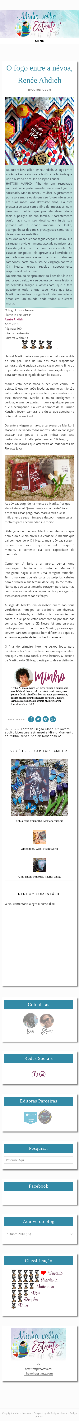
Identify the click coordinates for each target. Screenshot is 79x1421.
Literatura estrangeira (31, 732)
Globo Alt (52, 729)
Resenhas (49, 736)
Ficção (39, 729)
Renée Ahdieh (14, 319)
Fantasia (27, 729)
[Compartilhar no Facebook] (31, 719)
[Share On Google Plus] (53, 719)
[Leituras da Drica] (46, 1033)
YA (59, 736)
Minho (53, 732)
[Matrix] (30, 1123)
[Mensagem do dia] (30, 1033)
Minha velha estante (23, 1413)
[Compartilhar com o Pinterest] (46, 719)
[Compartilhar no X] (38, 719)
